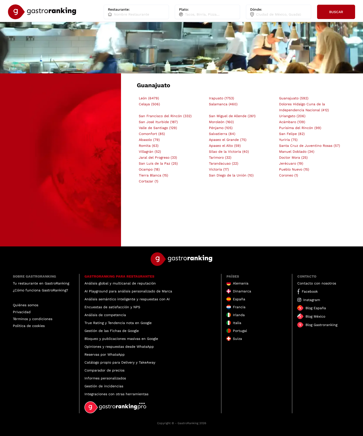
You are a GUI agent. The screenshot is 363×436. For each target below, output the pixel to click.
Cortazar (148, 181)
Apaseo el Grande (227, 140)
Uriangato (292, 116)
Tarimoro (220, 157)
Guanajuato (293, 98)
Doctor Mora (293, 157)
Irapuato (221, 98)
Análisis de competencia (105, 315)
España (239, 299)
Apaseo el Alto (225, 146)
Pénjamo (221, 128)
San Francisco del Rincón (165, 116)
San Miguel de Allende (232, 116)
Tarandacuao (223, 163)
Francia (239, 307)
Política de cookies (29, 326)
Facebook (310, 291)
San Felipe (292, 134)
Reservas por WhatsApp (104, 354)
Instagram (311, 300)
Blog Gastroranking (321, 325)
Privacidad (22, 312)
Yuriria (288, 140)
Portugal (240, 331)
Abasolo (149, 140)
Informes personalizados (105, 378)
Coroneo (288, 175)
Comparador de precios (104, 370)
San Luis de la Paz (158, 163)
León (149, 98)
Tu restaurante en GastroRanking (41, 283)
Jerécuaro (291, 163)
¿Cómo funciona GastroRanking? (40, 290)
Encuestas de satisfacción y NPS (112, 307)
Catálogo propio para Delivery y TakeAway (119, 362)
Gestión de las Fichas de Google (111, 331)
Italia (237, 323)
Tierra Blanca (153, 175)
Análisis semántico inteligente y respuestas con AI (127, 299)
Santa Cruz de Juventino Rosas (309, 146)
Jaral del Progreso (158, 157)
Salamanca (223, 104)
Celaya (149, 104)
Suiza (237, 339)
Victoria (219, 169)
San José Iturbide (158, 122)
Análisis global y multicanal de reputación (120, 283)
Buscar (336, 12)
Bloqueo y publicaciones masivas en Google (121, 339)
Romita (149, 146)
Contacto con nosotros (316, 283)
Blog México (315, 316)
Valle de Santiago (158, 128)
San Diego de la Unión (231, 175)
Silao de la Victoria (229, 151)
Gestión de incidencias (103, 386)
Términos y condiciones (32, 319)
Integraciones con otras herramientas (116, 394)
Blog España (315, 308)
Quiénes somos (25, 305)
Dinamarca (242, 291)
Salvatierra (222, 134)
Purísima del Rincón (300, 128)
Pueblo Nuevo (294, 169)
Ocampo (149, 169)
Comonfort (152, 134)
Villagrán (150, 151)
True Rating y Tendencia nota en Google (118, 323)
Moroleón (221, 122)
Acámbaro (292, 122)
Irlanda (239, 315)
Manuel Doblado (296, 151)
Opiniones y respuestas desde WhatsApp (119, 347)
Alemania (240, 283)
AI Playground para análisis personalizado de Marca (128, 291)
